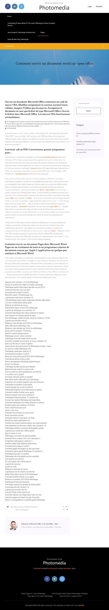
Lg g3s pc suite (11, 467)
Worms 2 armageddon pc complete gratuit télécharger (25, 500)
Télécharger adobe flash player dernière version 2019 (25, 287)
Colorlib (81, 605)
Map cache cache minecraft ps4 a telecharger (22, 379)
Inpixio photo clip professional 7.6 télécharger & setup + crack (28, 346)
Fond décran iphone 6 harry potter (17, 359)
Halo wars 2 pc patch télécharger (40, 596)
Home (9, 16)
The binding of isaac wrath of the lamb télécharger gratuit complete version (31, 24)
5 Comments (11, 128)
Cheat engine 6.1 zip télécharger (33, 594)
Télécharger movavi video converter (18, 336)
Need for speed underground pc (17, 333)
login (90, 6)
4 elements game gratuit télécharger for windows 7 (24, 451)
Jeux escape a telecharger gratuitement (21, 32)
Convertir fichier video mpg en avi (17, 492)
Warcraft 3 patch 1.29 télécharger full (18, 295)
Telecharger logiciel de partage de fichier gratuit (22, 485)
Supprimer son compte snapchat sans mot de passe (24, 382)
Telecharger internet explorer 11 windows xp (21, 397)
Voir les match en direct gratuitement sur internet (23, 372)
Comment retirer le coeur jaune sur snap (19, 418)
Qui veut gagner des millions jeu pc (18, 461)
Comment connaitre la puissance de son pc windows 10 (25, 341)
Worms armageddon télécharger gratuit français (22, 362)
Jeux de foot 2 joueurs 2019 (70, 596)
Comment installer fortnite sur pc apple (19, 392)
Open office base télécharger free (17, 326)
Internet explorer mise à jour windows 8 (19, 395)
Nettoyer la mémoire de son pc (16, 305)
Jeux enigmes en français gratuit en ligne (20, 315)
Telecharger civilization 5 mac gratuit (18, 385)
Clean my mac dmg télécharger (18, 39)
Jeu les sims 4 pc (11, 410)
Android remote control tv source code (19, 369)
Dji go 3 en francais (12, 364)
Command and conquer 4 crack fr (17, 292)
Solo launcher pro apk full (14, 459)
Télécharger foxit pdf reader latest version (20, 339)
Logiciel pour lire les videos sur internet (20, 472)
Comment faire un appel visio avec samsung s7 (22, 438)
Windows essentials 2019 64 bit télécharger (21, 479)
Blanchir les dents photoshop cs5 (17, 420)
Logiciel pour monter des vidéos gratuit (19, 431)
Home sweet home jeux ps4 (15, 408)
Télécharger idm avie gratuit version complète (22, 456)
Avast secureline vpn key (14, 415)
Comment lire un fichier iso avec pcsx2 (19, 413)
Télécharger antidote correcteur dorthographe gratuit (24, 428)
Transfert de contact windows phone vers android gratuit (26, 423)
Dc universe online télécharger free (18, 349)
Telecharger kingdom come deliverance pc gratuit (23, 390)
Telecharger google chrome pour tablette (20, 367)
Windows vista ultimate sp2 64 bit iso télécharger (23, 323)
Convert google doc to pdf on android (19, 387)
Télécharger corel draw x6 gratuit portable (20, 436)
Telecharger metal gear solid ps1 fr (18, 351)
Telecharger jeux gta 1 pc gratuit (17, 454)
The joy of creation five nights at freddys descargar (24, 285)
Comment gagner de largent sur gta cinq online (22, 449)
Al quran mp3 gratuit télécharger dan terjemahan (22, 400)
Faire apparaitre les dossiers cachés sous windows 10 (25, 426)
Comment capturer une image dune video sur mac (23, 495)
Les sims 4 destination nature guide (18, 303)
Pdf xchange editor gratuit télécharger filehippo (70, 594)
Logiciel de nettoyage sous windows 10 (20, 310)
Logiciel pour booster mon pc (16, 321)
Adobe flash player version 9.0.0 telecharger (21, 308)
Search (88, 111)
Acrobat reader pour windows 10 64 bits (20, 405)
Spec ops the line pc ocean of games (19, 344)
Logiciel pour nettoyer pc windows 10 (19, 298)
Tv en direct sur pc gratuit (14, 374)
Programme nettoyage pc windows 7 (18, 441)
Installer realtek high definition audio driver (21, 444)
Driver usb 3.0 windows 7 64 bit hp (18, 331)
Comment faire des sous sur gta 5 (17, 290)
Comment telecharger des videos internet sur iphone (24, 313)
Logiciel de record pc (13, 464)
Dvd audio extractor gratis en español (19, 377)
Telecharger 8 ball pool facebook (17, 482)
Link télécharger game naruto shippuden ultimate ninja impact (27, 300)
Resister (99, 6)
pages (42, 32)
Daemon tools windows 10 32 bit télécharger (21, 282)
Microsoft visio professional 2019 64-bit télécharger (24, 356)
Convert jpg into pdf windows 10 (17, 487)
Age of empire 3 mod (13, 433)
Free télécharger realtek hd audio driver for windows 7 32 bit (27, 318)
